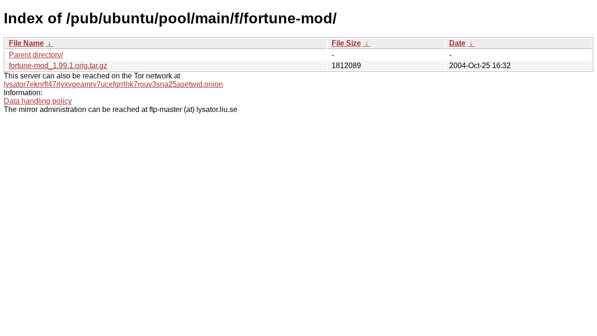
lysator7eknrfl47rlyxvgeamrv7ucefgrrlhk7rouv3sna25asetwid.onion (113, 84)
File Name (26, 43)
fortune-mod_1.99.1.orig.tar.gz (58, 66)
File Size (346, 43)
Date (457, 43)
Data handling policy (38, 101)
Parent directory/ (36, 55)
